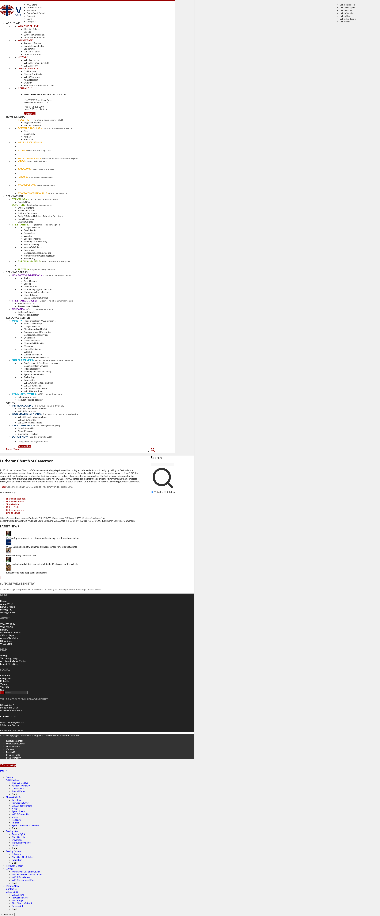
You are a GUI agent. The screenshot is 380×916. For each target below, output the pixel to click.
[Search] (153, 451)
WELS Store (32, 5)
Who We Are (6, 626)
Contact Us (31, 16)
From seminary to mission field (21, 555)
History (4, 629)
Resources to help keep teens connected (26, 572)
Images (15, 822)
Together (16, 800)
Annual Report (19, 791)
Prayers (16, 845)
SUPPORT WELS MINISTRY (17, 583)
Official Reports (8, 635)
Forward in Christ (34, 7)
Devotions (17, 839)
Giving (3, 655)
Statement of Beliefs (10, 632)
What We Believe (9, 623)
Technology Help (9, 658)
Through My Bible (21, 842)
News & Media (7, 606)
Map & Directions (9, 663)
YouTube (4, 686)
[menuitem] (163, 470)
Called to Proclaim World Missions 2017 (52, 486)
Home (3, 601)
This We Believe (20, 782)
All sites (171, 492)
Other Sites (6, 640)
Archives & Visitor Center (13, 661)
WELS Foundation (21, 877)
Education (17, 859)
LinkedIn (4, 681)
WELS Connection (21, 814)
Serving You (6, 609)
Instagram (5, 678)
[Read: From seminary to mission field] (8, 552)
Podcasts (16, 819)
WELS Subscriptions (22, 805)
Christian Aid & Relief (23, 857)
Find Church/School (22, 903)
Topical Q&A (18, 834)
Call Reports (18, 788)
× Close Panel (7, 914)
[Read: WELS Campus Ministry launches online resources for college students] (8, 543)
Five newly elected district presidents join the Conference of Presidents (42, 563)
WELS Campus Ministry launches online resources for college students (41, 546)
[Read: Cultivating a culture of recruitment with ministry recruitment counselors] (8, 535)
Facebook (5, 675)
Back (14, 794)
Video (15, 816)
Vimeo (3, 684)
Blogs (15, 808)
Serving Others (7, 612)
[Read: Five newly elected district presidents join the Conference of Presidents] (8, 561)
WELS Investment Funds (24, 880)
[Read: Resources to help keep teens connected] (8, 569)
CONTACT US (8, 716)
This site (158, 492)
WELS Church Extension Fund (27, 874)
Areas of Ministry (9, 638)
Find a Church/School (36, 13)
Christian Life (18, 836)
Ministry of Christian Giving (26, 871)
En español (31, 21)
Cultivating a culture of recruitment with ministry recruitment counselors (42, 538)
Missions (16, 854)
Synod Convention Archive (25, 825)
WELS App (31, 10)
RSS (2, 689)
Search (30, 19)
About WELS (6, 603)
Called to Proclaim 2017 (18, 486)
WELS (3, 771)
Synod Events (18, 811)
